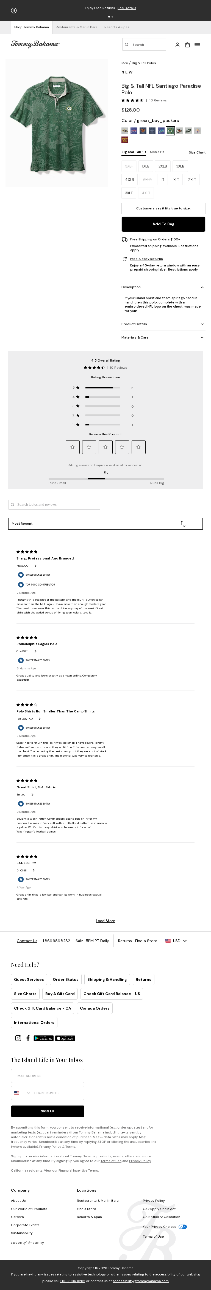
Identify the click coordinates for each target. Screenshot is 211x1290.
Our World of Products (29, 1209)
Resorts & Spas (89, 1217)
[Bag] (187, 44)
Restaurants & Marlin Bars (98, 1200)
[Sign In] (177, 44)
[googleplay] (44, 1038)
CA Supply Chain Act (159, 1209)
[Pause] (14, 10)
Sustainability (22, 1233)
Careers (17, 1217)
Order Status (66, 979)
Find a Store (86, 1209)
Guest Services (29, 979)
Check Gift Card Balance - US (112, 993)
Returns (143, 979)
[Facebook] (29, 1038)
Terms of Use (111, 1161)
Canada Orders (95, 1008)
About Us (18, 1200)
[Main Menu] (197, 44)
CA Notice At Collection (161, 1217)
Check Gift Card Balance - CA (42, 1008)
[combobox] (21, 1093)
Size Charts (25, 993)
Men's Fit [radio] (157, 152)
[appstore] (65, 1038)
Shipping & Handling (107, 979)
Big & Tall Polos (144, 63)
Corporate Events (25, 1225)
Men (124, 63)
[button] (109, 17)
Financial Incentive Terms (78, 1170)
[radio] (124, 130)
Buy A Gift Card (60, 993)
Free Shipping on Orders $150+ (155, 239)
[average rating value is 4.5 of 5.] (133, 100)
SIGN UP (47, 1111)
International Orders (34, 1022)
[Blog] (27, 1242)
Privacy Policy (50, 1146)
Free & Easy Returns (146, 259)
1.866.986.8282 (72, 1281)
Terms (70, 1146)
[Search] (144, 44)
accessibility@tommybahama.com (141, 1281)
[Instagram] (19, 1038)
